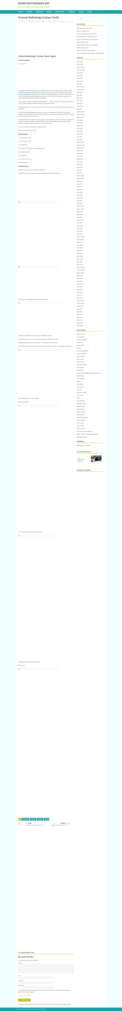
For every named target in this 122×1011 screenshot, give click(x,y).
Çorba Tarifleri (59, 12)
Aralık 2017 (80, 289)
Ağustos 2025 (80, 67)
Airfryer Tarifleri (81, 334)
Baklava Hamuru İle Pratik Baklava (86, 50)
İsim (19, 975)
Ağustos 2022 (80, 142)
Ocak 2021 (79, 192)
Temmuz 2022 (80, 145)
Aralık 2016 (80, 323)
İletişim (89, 12)
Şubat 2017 (80, 317)
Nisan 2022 (80, 153)
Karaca (38, 92)
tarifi (46, 819)
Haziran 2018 (80, 273)
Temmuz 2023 (80, 114)
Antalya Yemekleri (82, 340)
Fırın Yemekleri (80, 378)
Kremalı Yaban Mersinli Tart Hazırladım (87, 39)
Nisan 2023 (80, 120)
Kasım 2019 (80, 228)
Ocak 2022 (79, 162)
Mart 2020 (79, 217)
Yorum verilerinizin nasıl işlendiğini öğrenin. (59, 1004)
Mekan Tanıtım (81, 406)
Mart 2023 (79, 123)
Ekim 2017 (79, 295)
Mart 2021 (79, 187)
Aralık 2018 (80, 256)
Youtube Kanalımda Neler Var (63, 21)
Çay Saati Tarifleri (81, 353)
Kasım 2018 (80, 259)
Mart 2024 (79, 98)
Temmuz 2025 (80, 70)
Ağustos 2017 (80, 300)
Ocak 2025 (79, 78)
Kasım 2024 (80, 81)
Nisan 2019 (80, 245)
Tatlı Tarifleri (80, 423)
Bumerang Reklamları (82, 351)
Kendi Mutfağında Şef (35, 21)
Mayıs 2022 (80, 150)
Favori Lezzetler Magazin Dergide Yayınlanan (89, 373)
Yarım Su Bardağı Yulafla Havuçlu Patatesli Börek (90, 53)
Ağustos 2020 (80, 206)
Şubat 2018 (80, 284)
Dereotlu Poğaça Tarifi (83, 31)
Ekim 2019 (79, 231)
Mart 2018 (79, 281)
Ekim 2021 (79, 170)
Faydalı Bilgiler (81, 376)
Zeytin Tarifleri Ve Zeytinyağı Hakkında (87, 434)
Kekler (78, 398)
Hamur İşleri (80, 387)
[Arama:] (90, 18)
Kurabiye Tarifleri (81, 403)
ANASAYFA (20, 12)
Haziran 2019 (80, 239)
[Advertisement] (46, 41)
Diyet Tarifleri (80, 362)
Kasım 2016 (80, 325)
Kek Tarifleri (80, 395)
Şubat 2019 (80, 250)
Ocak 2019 (79, 253)
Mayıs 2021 (80, 181)
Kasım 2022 (80, 134)
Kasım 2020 (80, 198)
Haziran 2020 (80, 209)
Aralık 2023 (80, 103)
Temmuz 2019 (80, 237)
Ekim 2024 (79, 84)
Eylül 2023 (79, 109)
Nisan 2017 (80, 312)
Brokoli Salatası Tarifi (83, 48)
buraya (39, 127)
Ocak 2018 (79, 287)
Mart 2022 (79, 156)
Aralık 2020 (80, 195)
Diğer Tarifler (80, 359)
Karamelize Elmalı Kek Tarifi (84, 28)
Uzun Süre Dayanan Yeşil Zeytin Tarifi (87, 36)
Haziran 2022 (80, 148)
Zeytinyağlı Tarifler (82, 437)
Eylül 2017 (79, 298)
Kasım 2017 (80, 292)
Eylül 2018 (79, 264)
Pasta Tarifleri (80, 409)
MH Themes (28, 1009)
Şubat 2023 (80, 125)
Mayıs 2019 (80, 242)
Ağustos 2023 (80, 112)
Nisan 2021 (80, 184)
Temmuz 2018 (80, 270)
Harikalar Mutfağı (31, 92)
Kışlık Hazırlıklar (81, 401)
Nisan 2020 (80, 214)
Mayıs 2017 (80, 309)
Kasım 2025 (80, 64)
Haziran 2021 (80, 178)
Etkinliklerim (80, 370)
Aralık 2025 (80, 62)
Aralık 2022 (80, 131)
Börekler (49, 12)
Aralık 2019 (80, 225)
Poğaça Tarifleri (81, 412)
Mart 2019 (79, 248)
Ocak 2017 (79, 320)
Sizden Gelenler (81, 420)
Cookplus (43, 92)
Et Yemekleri (71, 12)
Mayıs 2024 (80, 92)
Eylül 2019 (79, 234)
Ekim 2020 (79, 200)
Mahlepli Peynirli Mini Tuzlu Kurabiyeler (87, 45)
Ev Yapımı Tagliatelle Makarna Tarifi (86, 34)
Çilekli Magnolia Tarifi (82, 42)
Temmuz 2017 (80, 303)
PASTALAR (81, 12)
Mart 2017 (79, 314)
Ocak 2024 (79, 100)
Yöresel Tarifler (81, 428)
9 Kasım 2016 (24, 21)
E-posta (20, 980)
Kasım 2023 (80, 106)
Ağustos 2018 (80, 267)
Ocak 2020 (79, 223)
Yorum (20, 963)
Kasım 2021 (80, 167)
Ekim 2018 (79, 262)
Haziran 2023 (80, 117)
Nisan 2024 (80, 95)
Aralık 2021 (80, 164)
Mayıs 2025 (80, 73)
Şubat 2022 (80, 159)
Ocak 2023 (79, 128)
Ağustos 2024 (80, 87)
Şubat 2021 (80, 189)
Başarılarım (39, 12)
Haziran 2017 (80, 306)
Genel (53, 21)
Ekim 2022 (79, 137)
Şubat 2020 (80, 220)
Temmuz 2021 (80, 175)
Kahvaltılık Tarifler (82, 392)
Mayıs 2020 (80, 212)
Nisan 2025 (80, 75)
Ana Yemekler (80, 337)
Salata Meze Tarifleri (82, 417)
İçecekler (79, 390)
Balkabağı (25, 819)
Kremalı (40, 819)
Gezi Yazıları (80, 384)
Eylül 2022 (79, 139)
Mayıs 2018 (80, 275)
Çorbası (33, 819)
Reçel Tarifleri (80, 415)
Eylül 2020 (79, 203)
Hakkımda (29, 12)
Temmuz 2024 (80, 89)
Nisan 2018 (80, 278)
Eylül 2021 (79, 173)
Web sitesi (21, 985)
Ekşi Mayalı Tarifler (82, 364)
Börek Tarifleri (80, 345)
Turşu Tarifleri (80, 426)
